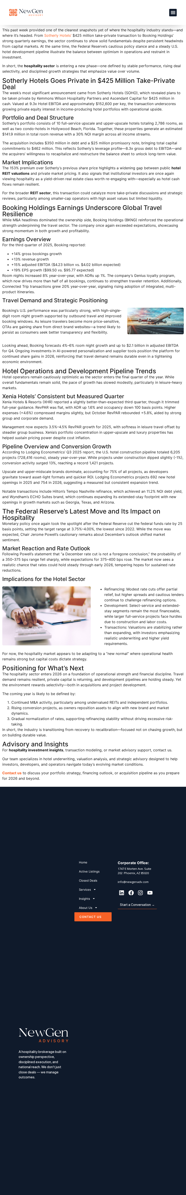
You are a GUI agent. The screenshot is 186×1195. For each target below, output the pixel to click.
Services (85, 889)
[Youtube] (150, 893)
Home (83, 862)
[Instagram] (140, 893)
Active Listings (89, 871)
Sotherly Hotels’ (57, 35)
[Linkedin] (121, 893)
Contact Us (90, 917)
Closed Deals (88, 880)
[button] (173, 12)
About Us (85, 908)
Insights (84, 898)
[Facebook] (131, 893)
